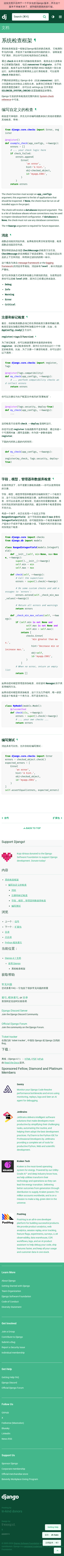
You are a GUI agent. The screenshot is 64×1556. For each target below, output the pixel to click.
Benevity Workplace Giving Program (20, 1479)
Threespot (9, 1525)
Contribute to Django (12, 1337)
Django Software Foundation (16, 1296)
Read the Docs (12, 1062)
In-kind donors (12, 1511)
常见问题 (7, 984)
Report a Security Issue (13, 1347)
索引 (4, 997)
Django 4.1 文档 (13, 958)
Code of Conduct (10, 1301)
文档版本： (51, 1543)
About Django (9, 1280)
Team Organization (11, 1291)
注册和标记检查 (19, 895)
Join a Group (8, 1331)
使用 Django (14, 963)
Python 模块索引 (13, 942)
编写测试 (16, 906)
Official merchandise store (15, 1474)
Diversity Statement (11, 1307)
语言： (51, 1535)
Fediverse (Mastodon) (13, 1423)
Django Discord (9, 1382)
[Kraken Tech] (8, 1171)
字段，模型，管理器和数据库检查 (28, 900)
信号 (6, 818)
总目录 (8, 937)
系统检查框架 (12, 879)
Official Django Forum (14, 1023)
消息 (13, 890)
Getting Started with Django (16, 1286)
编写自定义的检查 (17, 885)
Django (4, 17)
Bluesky (6, 1428)
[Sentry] (8, 1093)
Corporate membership (13, 1469)
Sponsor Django (10, 1463)
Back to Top (33, 828)
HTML (28, 1059)
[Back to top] (57, 1550)
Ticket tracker (9, 1036)
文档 (5, 27)
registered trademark (33, 1546)
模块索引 (13, 997)
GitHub (5, 1412)
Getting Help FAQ (10, 1377)
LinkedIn (6, 1433)
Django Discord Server (14, 1010)
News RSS (7, 1439)
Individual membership (13, 1352)
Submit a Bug (8, 1342)
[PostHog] (8, 1223)
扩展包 (56, 818)
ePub (40, 1059)
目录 (7, 932)
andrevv (9, 1534)
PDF (34, 1059)
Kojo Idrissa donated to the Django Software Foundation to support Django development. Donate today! (37, 857)
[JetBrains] (8, 1122)
